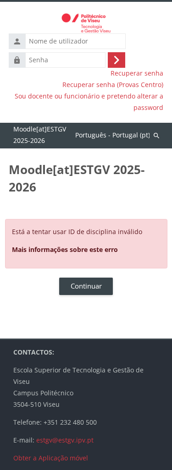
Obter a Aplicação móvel (50, 458)
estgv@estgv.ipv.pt (65, 440)
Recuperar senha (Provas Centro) (112, 85)
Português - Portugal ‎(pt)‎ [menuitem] (112, 135)
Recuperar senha (137, 73)
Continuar (86, 285)
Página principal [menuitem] (40, 135)
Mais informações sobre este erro (65, 249)
